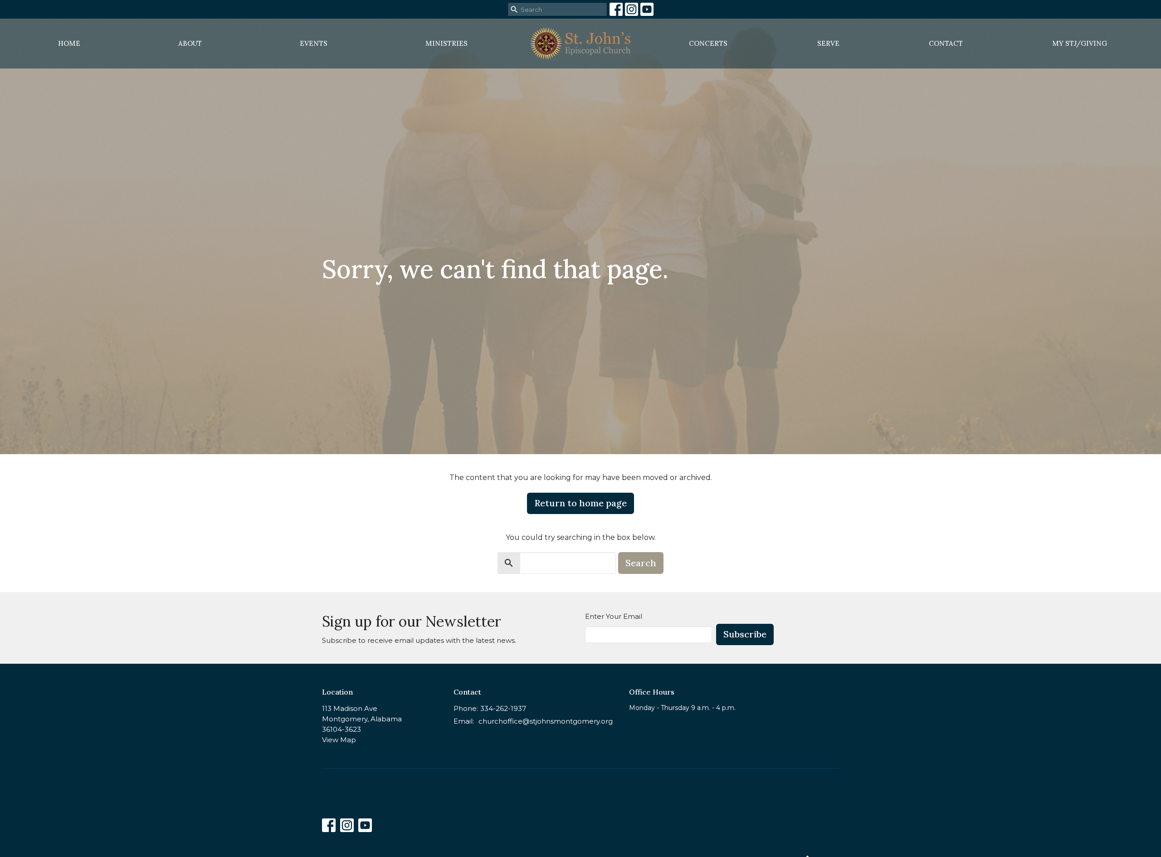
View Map (339, 739)
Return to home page (580, 503)
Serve (828, 43)
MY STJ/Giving (1079, 43)
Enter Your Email (613, 616)
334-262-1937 (503, 708)
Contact (946, 43)
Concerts (708, 43)
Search (640, 562)
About (190, 43)
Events (313, 43)
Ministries (446, 43)
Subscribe (744, 634)
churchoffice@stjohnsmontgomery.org (545, 721)
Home (69, 43)
